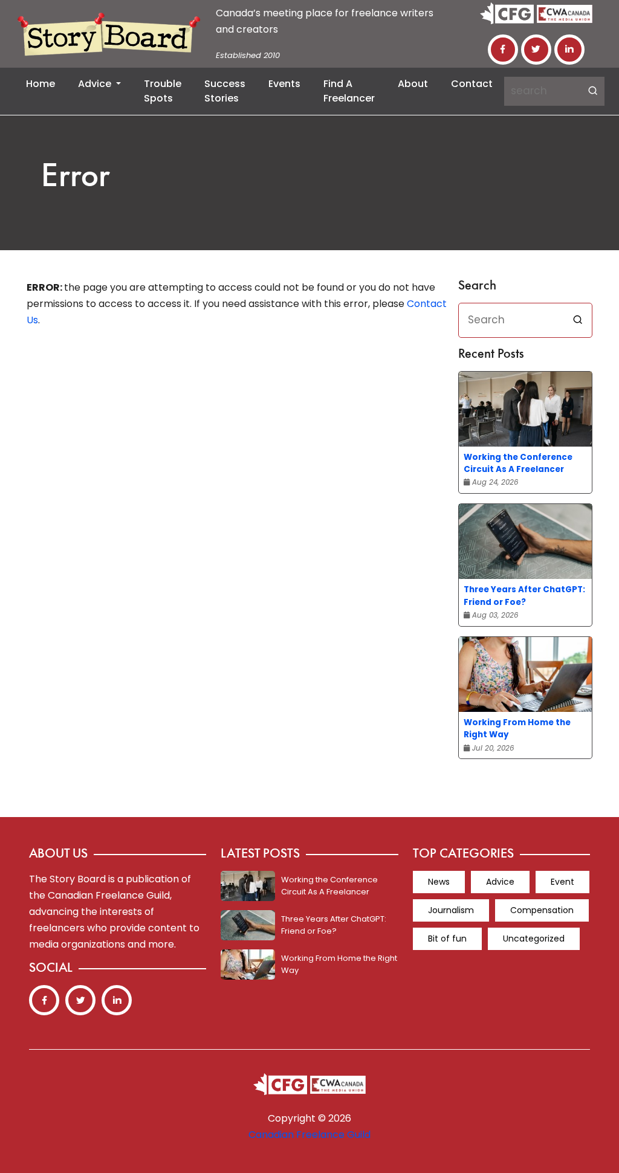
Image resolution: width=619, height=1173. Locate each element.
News (439, 882)
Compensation (542, 910)
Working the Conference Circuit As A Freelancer (518, 463)
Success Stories (224, 91)
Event (562, 882)
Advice (96, 84)
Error (75, 178)
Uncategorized (534, 938)
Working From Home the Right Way (517, 728)
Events (284, 84)
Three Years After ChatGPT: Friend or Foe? (524, 595)
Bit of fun (447, 938)
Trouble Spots (162, 91)
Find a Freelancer (349, 91)
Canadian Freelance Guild (309, 1135)
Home (40, 84)
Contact (472, 84)
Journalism (451, 910)
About (413, 84)
